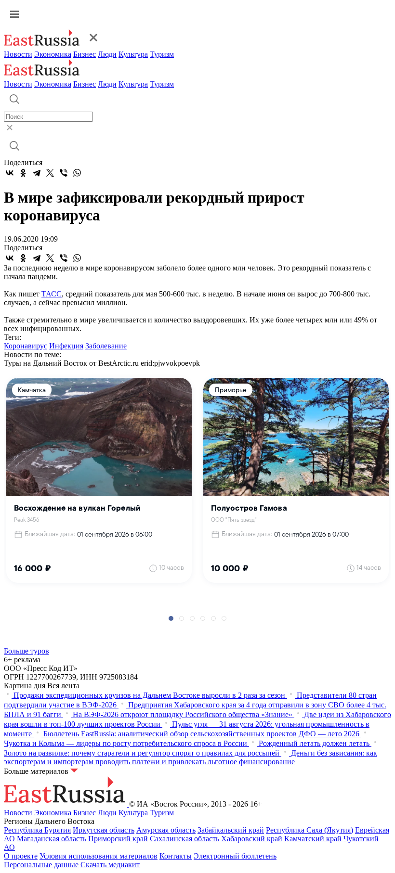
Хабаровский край (251, 838)
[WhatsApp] (77, 173)
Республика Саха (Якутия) (309, 830)
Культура (133, 54)
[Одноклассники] (23, 173)
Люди (107, 54)
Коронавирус (25, 346)
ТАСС (51, 294)
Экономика (52, 54)
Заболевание (106, 346)
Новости (18, 54)
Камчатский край (313, 838)
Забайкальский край (231, 830)
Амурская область (166, 830)
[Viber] (63, 173)
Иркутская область (103, 830)
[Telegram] (36, 173)
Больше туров (26, 651)
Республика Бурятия (37, 830)
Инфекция (66, 346)
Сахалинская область (184, 838)
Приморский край (118, 838)
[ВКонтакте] (9, 173)
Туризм (162, 54)
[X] (50, 173)
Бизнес (84, 54)
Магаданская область (51, 838)
